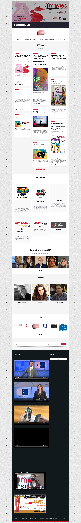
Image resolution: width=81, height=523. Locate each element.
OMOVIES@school (28, 39)
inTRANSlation (40, 226)
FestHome (58, 229)
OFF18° (26, 118)
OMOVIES (17, 39)
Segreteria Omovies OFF (19, 58)
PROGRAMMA (17, 119)
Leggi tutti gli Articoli (40, 169)
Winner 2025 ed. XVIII (20, 92)
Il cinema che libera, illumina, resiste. (38, 145)
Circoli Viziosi (59, 200)
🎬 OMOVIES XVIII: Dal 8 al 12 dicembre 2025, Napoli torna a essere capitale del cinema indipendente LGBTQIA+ (58, 126)
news (26, 58)
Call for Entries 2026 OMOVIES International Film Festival (53, 39)
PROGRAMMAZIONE (23, 119)
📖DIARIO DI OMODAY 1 (57, 81)
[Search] (64, 39)
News (22, 39)
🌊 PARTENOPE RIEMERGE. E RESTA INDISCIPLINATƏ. (22, 56)
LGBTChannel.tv (22, 201)
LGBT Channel (35, 39)
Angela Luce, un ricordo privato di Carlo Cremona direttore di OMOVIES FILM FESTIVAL (58, 57)
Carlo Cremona (54, 83)
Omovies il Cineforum (22, 231)
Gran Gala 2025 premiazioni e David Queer (40, 112)
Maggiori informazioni (19, 84)
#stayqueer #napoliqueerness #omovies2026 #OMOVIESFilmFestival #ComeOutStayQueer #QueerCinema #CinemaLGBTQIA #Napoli (22, 60)
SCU (34, 66)
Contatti (63, 343)
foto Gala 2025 (41, 39)
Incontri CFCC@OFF (40, 201)
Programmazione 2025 (21, 117)
